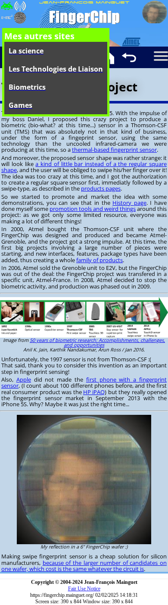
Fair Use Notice (84, 589)
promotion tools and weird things (93, 209)
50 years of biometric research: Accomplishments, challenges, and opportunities (97, 342)
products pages (101, 188)
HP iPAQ (94, 392)
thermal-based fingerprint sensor (114, 150)
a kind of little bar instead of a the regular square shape (84, 167)
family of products (99, 260)
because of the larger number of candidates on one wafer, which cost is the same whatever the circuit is (84, 566)
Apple (23, 379)
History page (129, 203)
